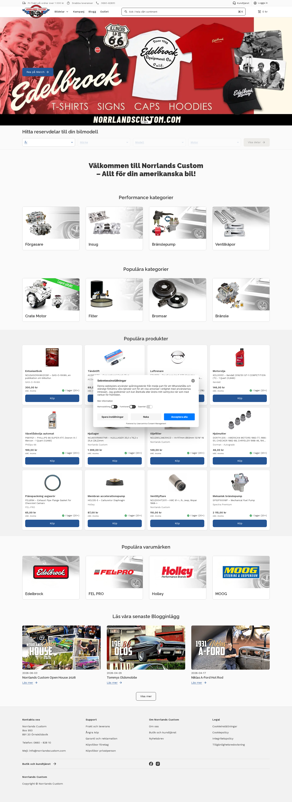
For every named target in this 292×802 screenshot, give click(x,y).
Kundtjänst (243, 3)
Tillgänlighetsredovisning (228, 744)
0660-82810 (108, 3)
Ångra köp (92, 732)
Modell (139, 142)
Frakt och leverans (98, 726)
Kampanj (78, 11)
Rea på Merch (35, 72)
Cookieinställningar (224, 726)
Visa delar (254, 142)
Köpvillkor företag (97, 744)
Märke (84, 142)
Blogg (92, 11)
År (26, 142)
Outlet (104, 11)
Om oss (154, 726)
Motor (194, 142)
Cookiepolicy (220, 732)
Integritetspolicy (222, 738)
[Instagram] (158, 764)
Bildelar (59, 11)
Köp (52, 398)
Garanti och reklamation (101, 738)
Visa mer (146, 696)
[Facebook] (151, 764)
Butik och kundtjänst (162, 732)
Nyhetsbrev (156, 738)
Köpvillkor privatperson (101, 750)
